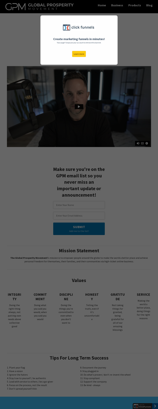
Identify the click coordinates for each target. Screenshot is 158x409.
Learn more (79, 54)
